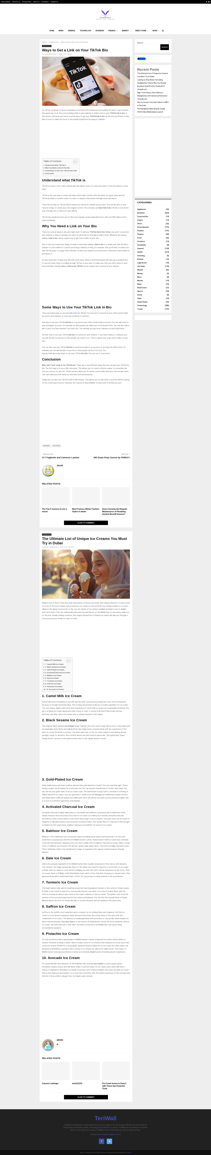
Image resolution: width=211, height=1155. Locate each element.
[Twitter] (109, 1141)
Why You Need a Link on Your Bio (57, 168)
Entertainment (47, 46)
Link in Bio (46, 445)
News (61, 31)
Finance (112, 31)
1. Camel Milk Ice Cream (54, 664)
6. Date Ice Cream (52, 678)
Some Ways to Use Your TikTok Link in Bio (61, 171)
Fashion (140, 231)
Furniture (141, 241)
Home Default (5, 2)
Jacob (46, 54)
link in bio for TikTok (78, 313)
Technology (85, 31)
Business (100, 31)
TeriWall (105, 1118)
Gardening (141, 245)
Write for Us (16, 2)
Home (51, 31)
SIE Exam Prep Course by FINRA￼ (112, 457)
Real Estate (142, 288)
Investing (141, 256)
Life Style (141, 266)
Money (140, 273)
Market (125, 31)
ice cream (98, 964)
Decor (139, 224)
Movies (140, 281)
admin (46, 547)
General (71, 31)
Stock (139, 295)
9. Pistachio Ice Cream (53, 686)
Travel (139, 309)
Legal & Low (142, 263)
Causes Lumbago (50, 1083)
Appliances (141, 209)
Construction (142, 216)
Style (139, 298)
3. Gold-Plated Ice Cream (54, 670)
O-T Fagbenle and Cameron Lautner (60, 457)
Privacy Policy (26, 2)
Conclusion (49, 173)
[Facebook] (101, 1141)
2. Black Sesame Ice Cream (55, 667)
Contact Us (54, 2)
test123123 (77, 1083)
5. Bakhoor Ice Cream (53, 675)
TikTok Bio (56, 445)
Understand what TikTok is (55, 165)
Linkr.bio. (101, 119)
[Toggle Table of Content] (74, 162)
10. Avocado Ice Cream (55, 689)
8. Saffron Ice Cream (53, 684)
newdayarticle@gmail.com (110, 1134)
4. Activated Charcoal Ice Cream (57, 673)
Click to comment (86, 523)
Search (140, 43)
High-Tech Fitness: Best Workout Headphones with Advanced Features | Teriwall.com (152, 96)
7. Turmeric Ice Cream (53, 681)
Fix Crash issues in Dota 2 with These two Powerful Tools (114, 1086)
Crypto (140, 220)
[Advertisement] (86, 140)
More (155, 31)
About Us (36, 2)
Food (139, 238)
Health (140, 252)
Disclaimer (45, 2)
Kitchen (140, 259)
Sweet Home (140, 31)
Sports (140, 291)
